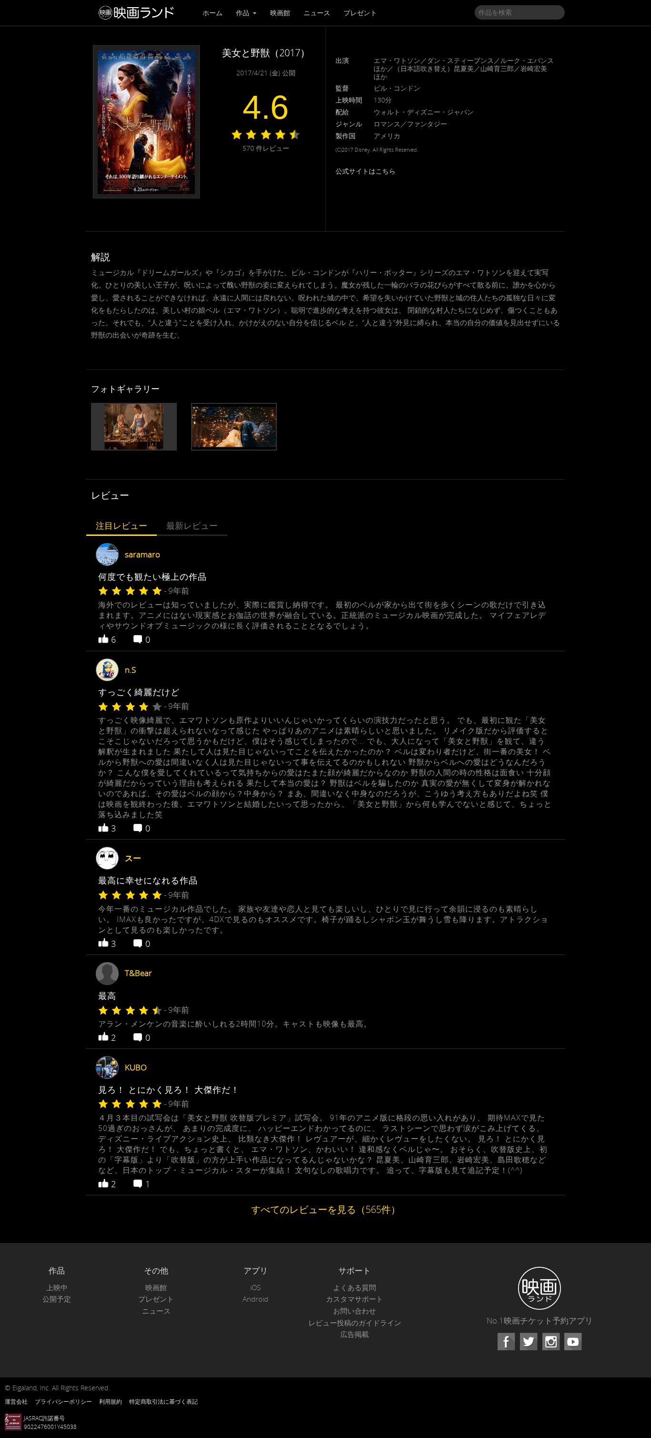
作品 (243, 12)
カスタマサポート (354, 1299)
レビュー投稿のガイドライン (354, 1322)
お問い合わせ (354, 1310)
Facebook (506, 1341)
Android (255, 1299)
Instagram (550, 1341)
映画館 (280, 12)
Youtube (572, 1341)
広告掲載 (354, 1334)
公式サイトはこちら (366, 170)
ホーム (213, 12)
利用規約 (110, 1401)
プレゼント (360, 12)
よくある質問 (354, 1287)
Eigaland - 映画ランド (138, 13)
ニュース (317, 12)
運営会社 (16, 1401)
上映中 (57, 1287)
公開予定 (56, 1299)
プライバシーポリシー (63, 1401)
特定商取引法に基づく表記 (163, 1401)
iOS (255, 1287)
